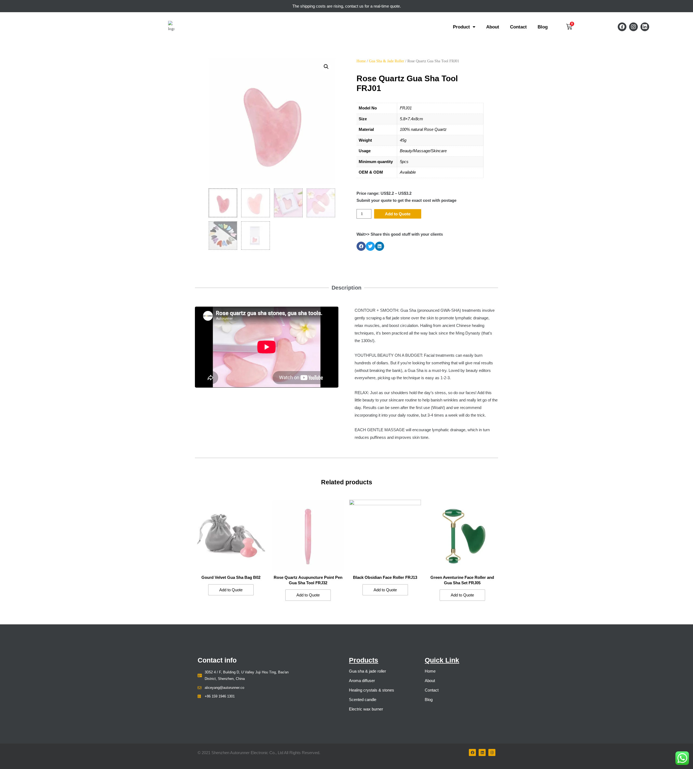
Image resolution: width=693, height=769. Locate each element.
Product (461, 26)
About (492, 26)
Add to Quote (397, 214)
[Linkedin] (644, 26)
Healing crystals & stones (371, 690)
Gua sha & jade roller (367, 671)
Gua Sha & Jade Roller (386, 61)
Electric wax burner (366, 709)
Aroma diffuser (362, 680)
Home (361, 61)
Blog (543, 26)
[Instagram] (633, 26)
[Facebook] (622, 26)
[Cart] (569, 26)
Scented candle (362, 699)
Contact (518, 26)
